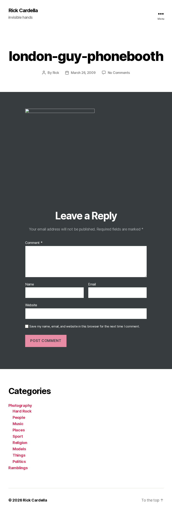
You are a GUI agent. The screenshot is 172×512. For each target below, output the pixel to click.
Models (19, 449)
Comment (34, 243)
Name (29, 284)
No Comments (119, 73)
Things (19, 455)
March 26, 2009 (83, 73)
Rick (56, 73)
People (19, 417)
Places (19, 430)
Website (31, 305)
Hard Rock (22, 411)
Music (18, 424)
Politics (19, 461)
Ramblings (18, 468)
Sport (18, 436)
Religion (20, 442)
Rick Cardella (23, 10)
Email (92, 284)
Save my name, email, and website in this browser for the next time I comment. (84, 326)
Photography (20, 405)
